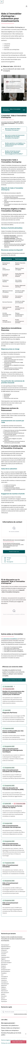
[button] (26, 6)
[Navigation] (1, 1)
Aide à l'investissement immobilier (10, 866)
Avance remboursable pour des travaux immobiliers (13, 731)
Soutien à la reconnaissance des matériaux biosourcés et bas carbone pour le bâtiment (13, 692)
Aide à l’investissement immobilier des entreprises (11, 770)
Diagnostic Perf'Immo (9, 713)
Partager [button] (9, 558)
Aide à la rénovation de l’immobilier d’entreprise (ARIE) (13, 788)
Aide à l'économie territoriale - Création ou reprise (12, 806)
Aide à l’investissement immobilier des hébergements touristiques (12, 750)
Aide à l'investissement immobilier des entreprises (11, 826)
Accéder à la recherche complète (20, 1014)
